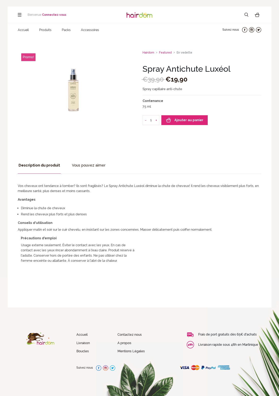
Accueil (82, 335)
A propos (124, 343)
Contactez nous (129, 335)
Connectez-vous (54, 14)
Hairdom (148, 52)
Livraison (83, 343)
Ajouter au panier (188, 120)
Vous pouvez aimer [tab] (89, 165)
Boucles (82, 351)
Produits (45, 30)
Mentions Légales (131, 351)
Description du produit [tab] (39, 165)
